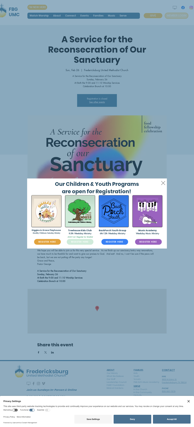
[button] (163, 183)
